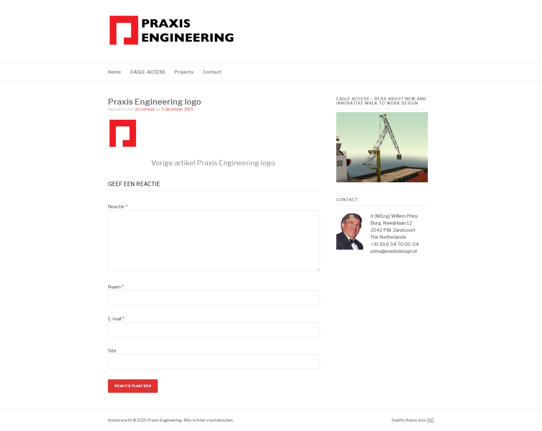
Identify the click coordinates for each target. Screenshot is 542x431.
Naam (116, 287)
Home (114, 72)
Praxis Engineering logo (213, 163)
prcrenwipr (145, 109)
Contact (212, 72)
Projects (184, 72)
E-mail (116, 319)
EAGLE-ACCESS (147, 72)
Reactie (117, 207)
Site (112, 351)
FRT (430, 420)
